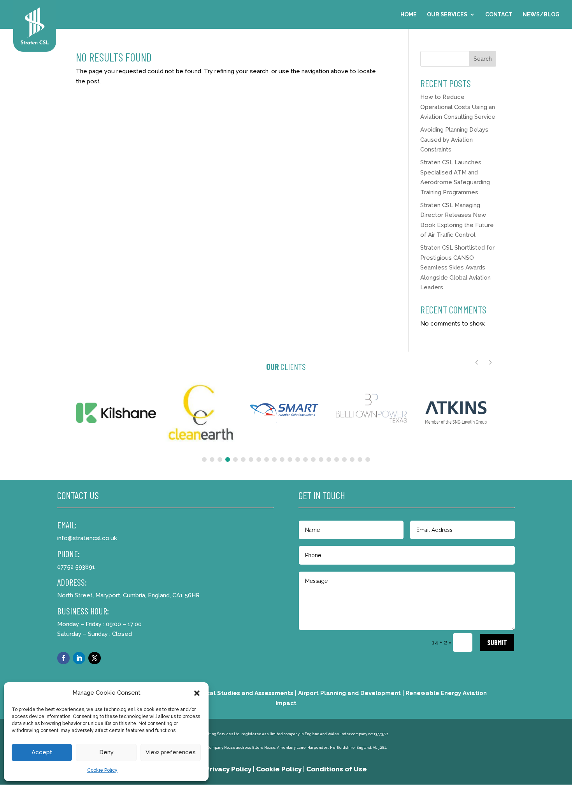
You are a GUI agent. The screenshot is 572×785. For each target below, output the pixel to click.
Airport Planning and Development (349, 693)
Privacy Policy (228, 769)
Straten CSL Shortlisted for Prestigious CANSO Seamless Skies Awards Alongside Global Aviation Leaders (457, 267)
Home (408, 15)
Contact (498, 15)
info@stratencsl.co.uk (87, 538)
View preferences (171, 752)
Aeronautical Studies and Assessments (235, 693)
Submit (497, 642)
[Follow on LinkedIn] (79, 658)
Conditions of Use (336, 769)
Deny (106, 752)
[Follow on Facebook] (63, 658)
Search (483, 59)
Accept (42, 752)
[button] (197, 693)
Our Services (447, 15)
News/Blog (541, 15)
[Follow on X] (94, 658)
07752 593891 (76, 566)
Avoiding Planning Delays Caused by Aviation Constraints (454, 139)
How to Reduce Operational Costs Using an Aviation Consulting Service (457, 106)
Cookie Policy (102, 770)
